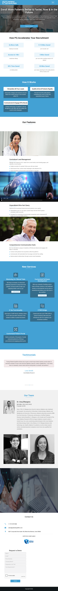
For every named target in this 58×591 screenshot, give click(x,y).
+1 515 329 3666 (12, 524)
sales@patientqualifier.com (15, 527)
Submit (15, 581)
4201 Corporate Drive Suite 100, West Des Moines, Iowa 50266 (24, 531)
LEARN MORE (15, 292)
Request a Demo (29, 26)
